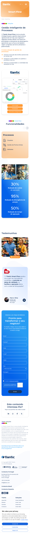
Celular (4, 360)
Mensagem (5, 372)
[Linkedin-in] (2, 493)
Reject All (15, 530)
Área (4, 366)
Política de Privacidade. (14, 381)
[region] (15, 521)
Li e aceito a (12, 381)
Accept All (15, 524)
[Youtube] (5, 493)
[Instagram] (7, 493)
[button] (26, 4)
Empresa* (5, 342)
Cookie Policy (24, 519)
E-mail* (4, 354)
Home (3, 19)
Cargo (4, 348)
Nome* (4, 336)
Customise (15, 527)
